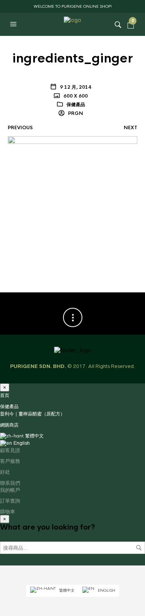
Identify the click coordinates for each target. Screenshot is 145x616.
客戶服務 (10, 461)
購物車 (7, 511)
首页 (4, 395)
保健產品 (76, 104)
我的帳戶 (10, 490)
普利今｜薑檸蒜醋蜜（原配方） (32, 414)
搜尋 (139, 548)
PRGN (75, 113)
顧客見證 (10, 450)
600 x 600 (75, 96)
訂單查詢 (10, 501)
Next (130, 128)
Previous (20, 128)
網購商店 (9, 425)
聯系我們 (10, 483)
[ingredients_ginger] (72, 200)
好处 (5, 472)
